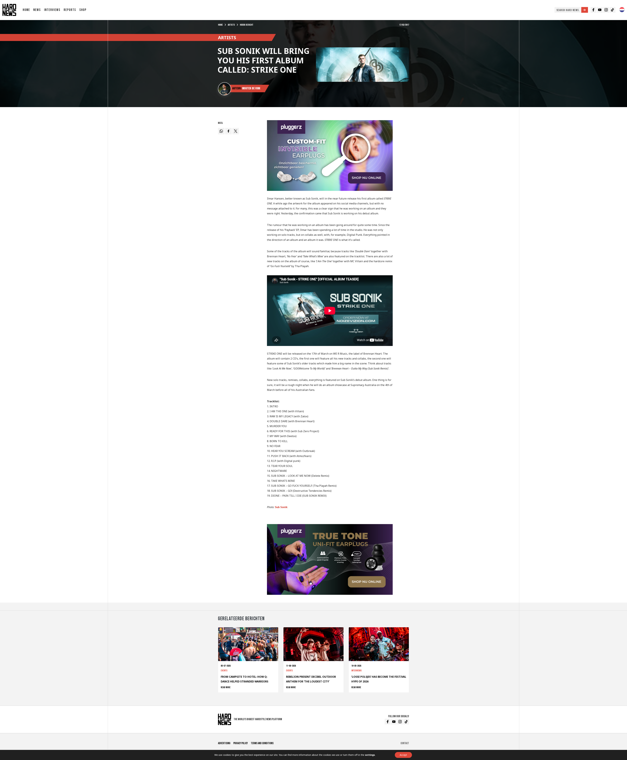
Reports (70, 10)
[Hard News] (9, 9)
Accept (403, 754)
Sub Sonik (281, 507)
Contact (405, 743)
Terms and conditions (262, 743)
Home (26, 10)
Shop (83, 10)
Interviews (52, 10)
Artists (231, 24)
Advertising (224, 743)
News (37, 10)
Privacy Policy (240, 743)
